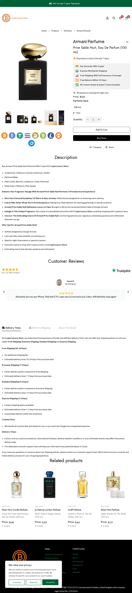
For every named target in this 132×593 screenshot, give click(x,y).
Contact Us (78, 565)
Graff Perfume (74, 509)
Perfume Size (81, 100)
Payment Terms (52, 558)
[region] (33, 574)
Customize (17, 582)
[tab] (11, 328)
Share (111, 147)
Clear (78, 113)
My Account (78, 561)
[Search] (114, 18)
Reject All (33, 582)
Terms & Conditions (53, 554)
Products (55, 31)
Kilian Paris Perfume (110, 509)
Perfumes (68, 31)
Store (75, 558)
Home (44, 31)
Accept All (50, 582)
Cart (75, 568)
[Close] (60, 562)
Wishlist (76, 572)
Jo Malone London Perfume (47, 509)
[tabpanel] (66, 396)
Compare (97, 147)
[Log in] (107, 18)
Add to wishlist (127, 42)
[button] (4, 292)
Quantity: (78, 119)
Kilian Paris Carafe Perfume (14, 509)
